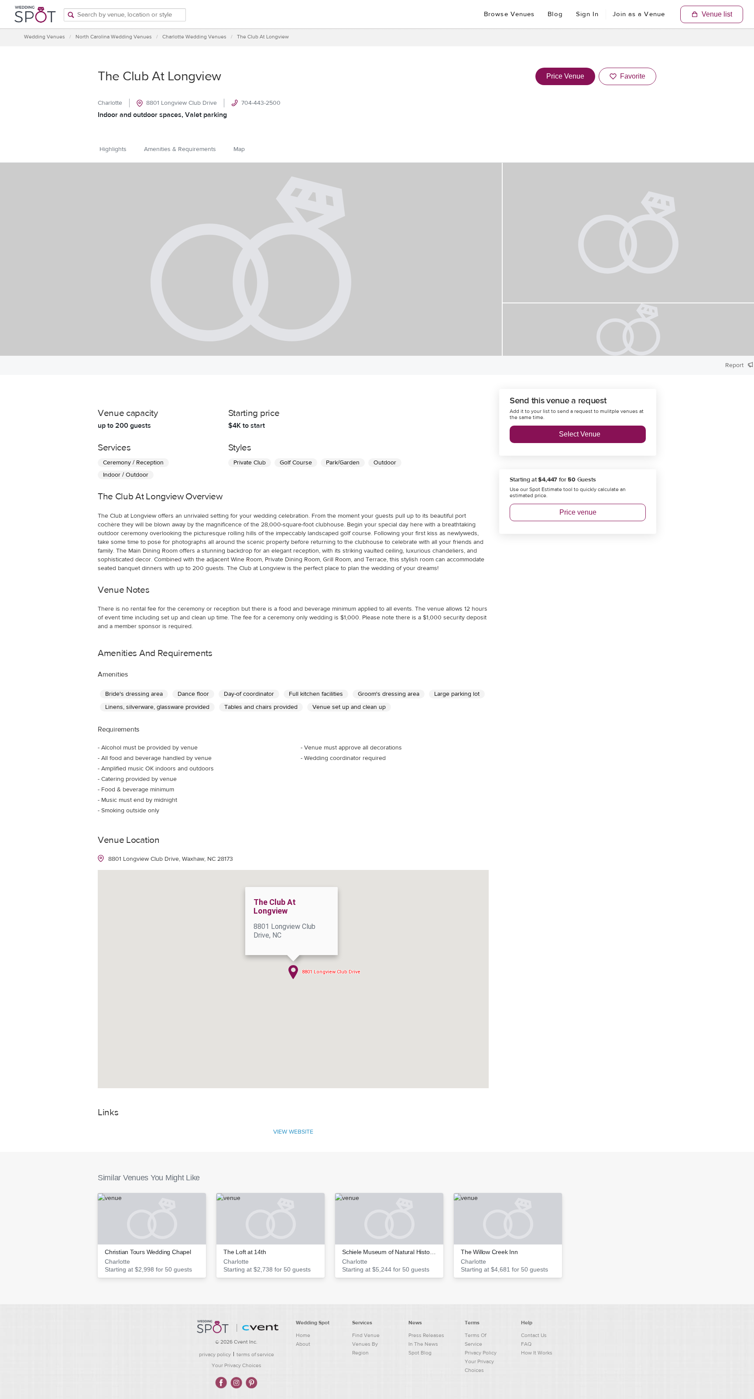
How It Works (536, 1352)
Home (303, 1335)
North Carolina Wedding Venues (113, 36)
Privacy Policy (481, 1352)
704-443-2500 (261, 103)
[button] (152, 1235)
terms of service (255, 1354)
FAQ (526, 1344)
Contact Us (534, 1335)
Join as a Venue (639, 14)
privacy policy (215, 1354)
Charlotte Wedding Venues (194, 36)
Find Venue (366, 1335)
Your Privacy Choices (236, 1365)
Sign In (587, 14)
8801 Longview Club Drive (181, 103)
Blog (555, 14)
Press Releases (426, 1335)
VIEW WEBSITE (293, 1132)
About (303, 1344)
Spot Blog (420, 1352)
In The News (423, 1344)
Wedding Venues (44, 36)
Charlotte (110, 103)
